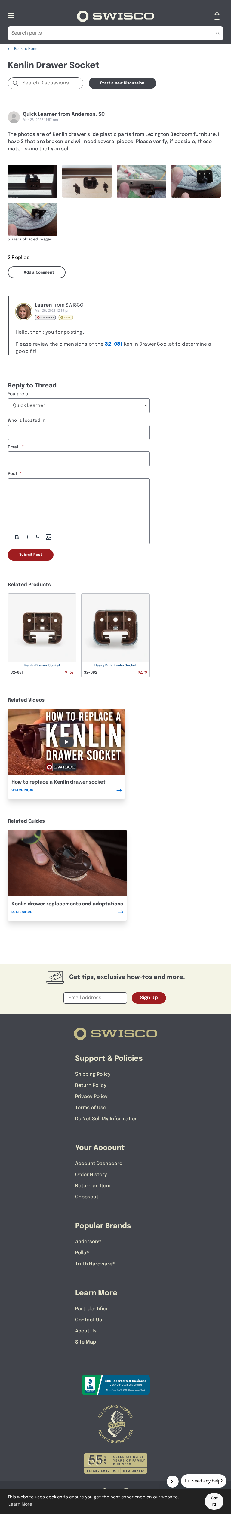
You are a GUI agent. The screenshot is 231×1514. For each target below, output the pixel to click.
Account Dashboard (98, 1163)
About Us (86, 1331)
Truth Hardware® (95, 1264)
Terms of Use (90, 1107)
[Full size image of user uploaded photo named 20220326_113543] (32, 181)
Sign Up (149, 997)
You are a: (18, 394)
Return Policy (90, 1085)
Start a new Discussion (122, 83)
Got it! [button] (214, 1501)
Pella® (82, 1253)
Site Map (85, 1342)
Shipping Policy (93, 1074)
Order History (91, 1174)
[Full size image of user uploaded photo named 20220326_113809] (32, 219)
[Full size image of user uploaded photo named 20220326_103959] (87, 181)
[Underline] (38, 537)
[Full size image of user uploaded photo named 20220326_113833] (141, 181)
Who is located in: (27, 420)
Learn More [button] (20, 1504)
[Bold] (17, 537)
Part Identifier (91, 1308)
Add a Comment (38, 272)
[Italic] (27, 537)
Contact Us (88, 1320)
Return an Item (92, 1185)
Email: (14, 447)
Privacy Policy (91, 1096)
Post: (13, 474)
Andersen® (88, 1241)
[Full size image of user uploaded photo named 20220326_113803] (196, 181)
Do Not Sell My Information (106, 1118)
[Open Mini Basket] (218, 16)
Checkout (86, 1197)
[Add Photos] (48, 537)
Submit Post (30, 555)
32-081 (113, 344)
